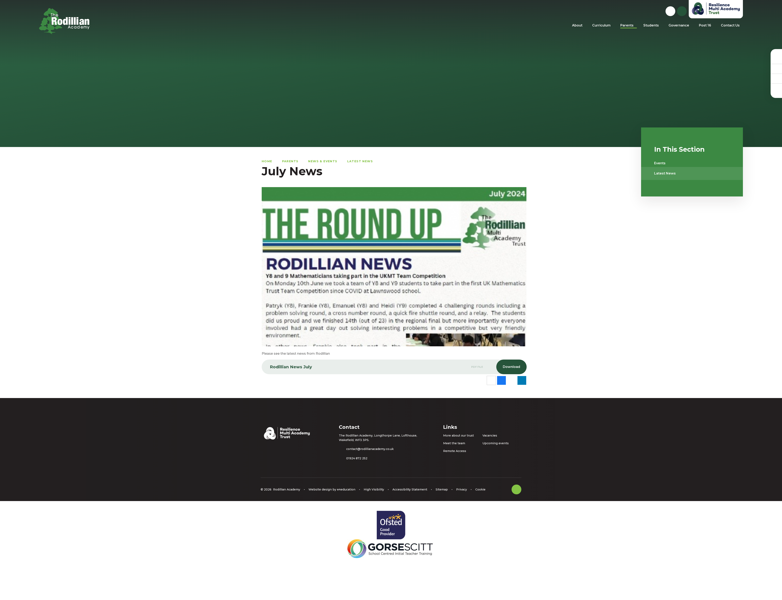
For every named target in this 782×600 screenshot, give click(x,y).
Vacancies (489, 435)
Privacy (461, 489)
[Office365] (776, 78)
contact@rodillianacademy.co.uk (370, 449)
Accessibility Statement (409, 489)
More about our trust (458, 435)
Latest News (360, 161)
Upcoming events (495, 443)
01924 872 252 (356, 458)
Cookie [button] (480, 489)
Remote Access (454, 451)
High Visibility (374, 489)
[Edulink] (776, 59)
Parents (290, 161)
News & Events (322, 161)
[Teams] (776, 68)
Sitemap (442, 489)
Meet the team (454, 443)
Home (267, 161)
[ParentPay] (776, 88)
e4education (346, 489)
